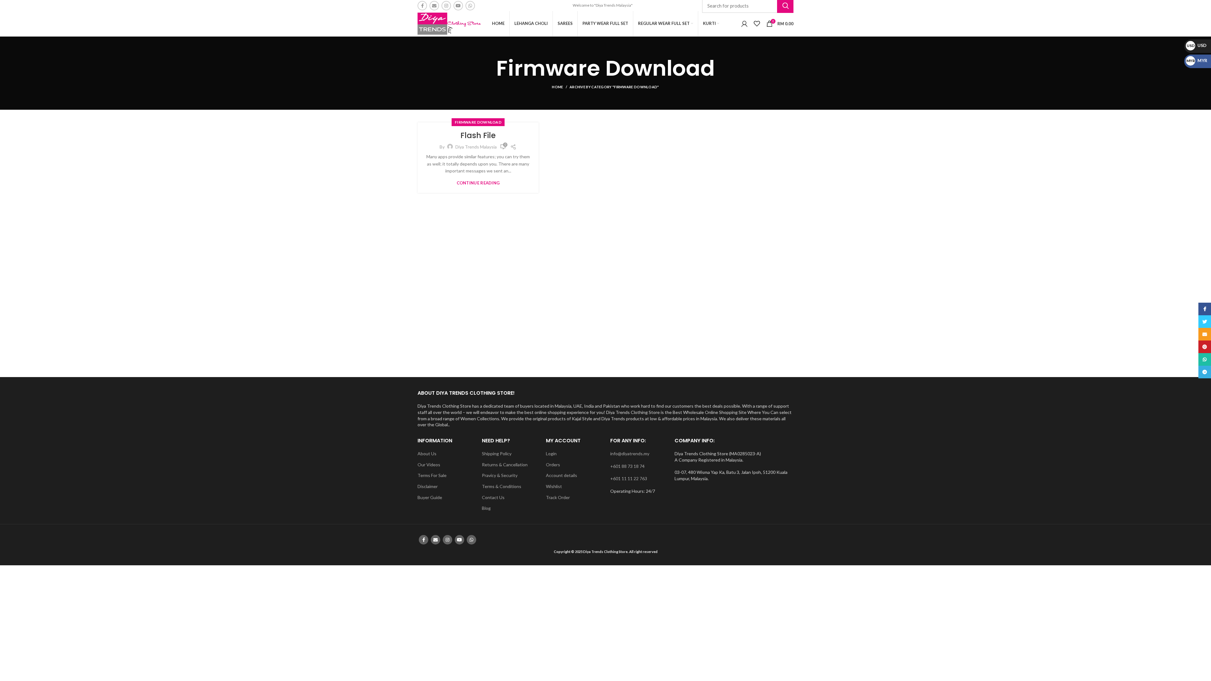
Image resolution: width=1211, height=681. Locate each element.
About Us (427, 453)
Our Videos (429, 464)
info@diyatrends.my (629, 453)
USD (1197, 45)
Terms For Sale (432, 475)
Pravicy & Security (500, 475)
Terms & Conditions (501, 486)
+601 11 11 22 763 (628, 478)
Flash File (478, 135)
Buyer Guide (430, 497)
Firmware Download (478, 122)
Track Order (558, 497)
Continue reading (478, 183)
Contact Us (493, 497)
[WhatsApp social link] (470, 5)
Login (551, 453)
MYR (1196, 60)
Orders (553, 464)
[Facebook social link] (422, 5)
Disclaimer (428, 486)
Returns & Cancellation (505, 464)
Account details (561, 475)
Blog (486, 508)
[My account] (744, 23)
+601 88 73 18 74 (627, 466)
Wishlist (554, 486)
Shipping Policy (497, 453)
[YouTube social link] (458, 5)
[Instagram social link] (446, 5)
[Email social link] (434, 5)
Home (557, 87)
